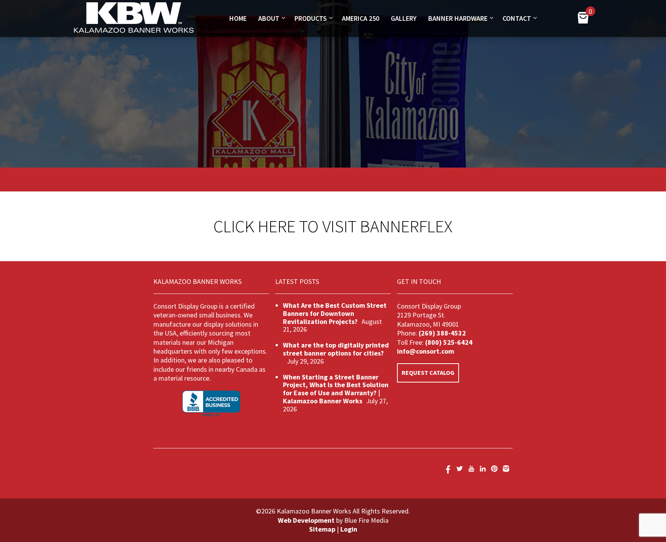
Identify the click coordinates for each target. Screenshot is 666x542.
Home (238, 18)
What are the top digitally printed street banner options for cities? (336, 349)
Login (348, 529)
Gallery (404, 18)
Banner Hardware (458, 18)
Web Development (306, 520)
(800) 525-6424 (448, 342)
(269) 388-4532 (442, 333)
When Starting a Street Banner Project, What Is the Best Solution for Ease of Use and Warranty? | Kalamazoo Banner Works (335, 389)
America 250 (360, 18)
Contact (517, 18)
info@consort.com (425, 351)
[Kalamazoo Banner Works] (133, 30)
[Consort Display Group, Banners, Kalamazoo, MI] (211, 404)
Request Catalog (428, 372)
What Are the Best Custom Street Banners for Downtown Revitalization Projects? (335, 313)
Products (310, 18)
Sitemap (322, 529)
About (268, 18)
